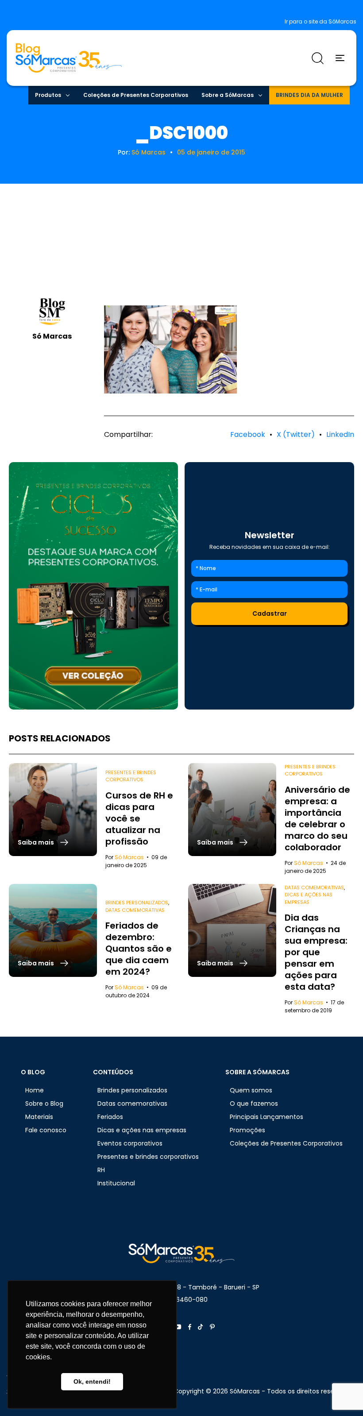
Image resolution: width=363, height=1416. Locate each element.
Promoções (247, 1130)
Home (34, 1090)
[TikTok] (200, 1327)
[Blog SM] (68, 58)
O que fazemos (254, 1103)
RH (101, 1169)
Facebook (247, 434)
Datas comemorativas (135, 910)
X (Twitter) (296, 434)
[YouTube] (178, 1326)
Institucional (116, 1183)
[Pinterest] (212, 1327)
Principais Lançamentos (266, 1116)
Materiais (39, 1116)
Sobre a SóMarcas (227, 95)
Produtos (48, 95)
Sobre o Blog (44, 1103)
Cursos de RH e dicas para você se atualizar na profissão (139, 818)
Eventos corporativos (129, 1143)
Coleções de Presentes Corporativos (135, 95)
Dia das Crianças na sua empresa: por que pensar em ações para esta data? (316, 952)
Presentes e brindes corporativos (130, 776)
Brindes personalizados (136, 902)
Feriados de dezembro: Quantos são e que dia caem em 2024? (138, 948)
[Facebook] (189, 1327)
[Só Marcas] (93, 586)
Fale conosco (45, 1130)
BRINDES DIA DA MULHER (309, 95)
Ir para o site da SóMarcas (320, 21)
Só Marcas (148, 152)
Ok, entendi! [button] (92, 1381)
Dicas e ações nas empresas (308, 898)
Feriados (110, 1116)
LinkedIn (340, 434)
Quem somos (251, 1090)
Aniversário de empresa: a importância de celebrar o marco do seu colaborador (317, 818)
